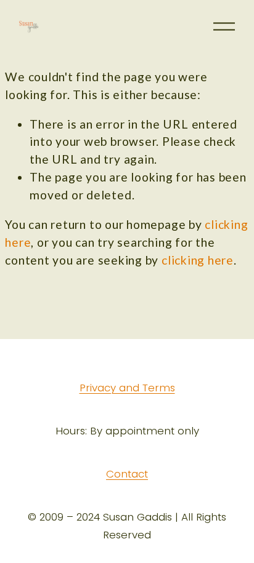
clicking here (198, 260)
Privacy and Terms (127, 388)
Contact (127, 474)
